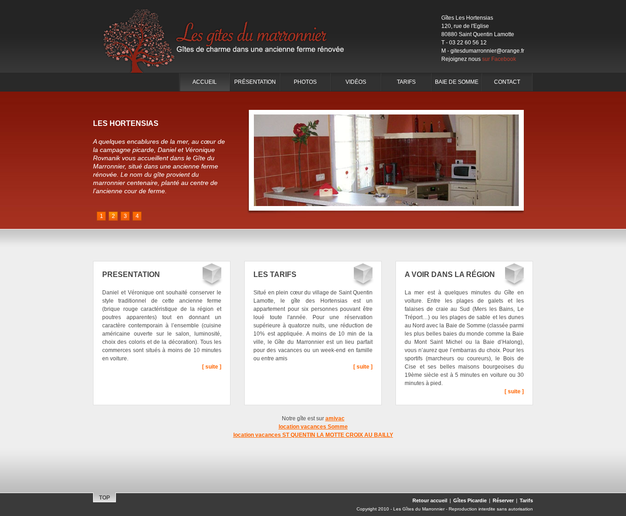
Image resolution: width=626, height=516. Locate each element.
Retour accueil (429, 500)
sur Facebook (499, 59)
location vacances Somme (313, 427)
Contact (507, 82)
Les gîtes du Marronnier (230, 36)
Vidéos (356, 82)
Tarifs (406, 82)
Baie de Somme (456, 82)
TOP (104, 497)
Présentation (255, 82)
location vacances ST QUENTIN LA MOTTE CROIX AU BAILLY (313, 435)
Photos (305, 82)
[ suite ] (211, 367)
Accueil (204, 82)
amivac (335, 418)
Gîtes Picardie (470, 500)
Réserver (503, 500)
